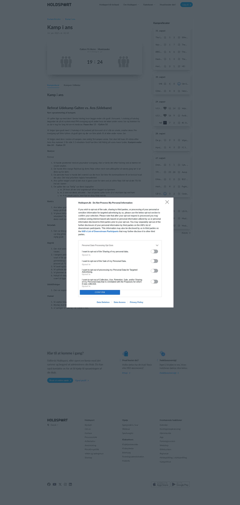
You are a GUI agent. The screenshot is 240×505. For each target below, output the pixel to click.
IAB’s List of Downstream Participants (100, 231)
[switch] (154, 251)
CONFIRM (100, 292)
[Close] (168, 203)
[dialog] (120, 252)
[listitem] (120, 245)
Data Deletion (103, 302)
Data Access (120, 302)
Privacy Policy (136, 302)
